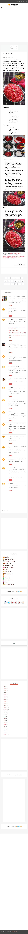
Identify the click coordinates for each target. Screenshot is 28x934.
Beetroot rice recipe (14, 253)
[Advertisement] (14, 27)
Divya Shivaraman (13, 399)
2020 (5, 696)
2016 (5, 703)
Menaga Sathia (13, 356)
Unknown (11, 319)
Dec (5, 711)
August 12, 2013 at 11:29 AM (19, 388)
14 (9, 284)
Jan (5, 731)
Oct (5, 714)
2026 (5, 686)
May (5, 724)
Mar (5, 728)
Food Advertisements (10, 591)
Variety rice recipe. (11, 258)
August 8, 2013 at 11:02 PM (20, 296)
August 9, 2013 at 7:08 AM (20, 319)
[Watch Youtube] (12, 602)
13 (5, 284)
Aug (5, 718)
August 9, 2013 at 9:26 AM (20, 357)
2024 (5, 690)
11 (18, 281)
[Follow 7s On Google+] (15, 602)
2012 (5, 734)
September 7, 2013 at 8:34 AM (19, 469)
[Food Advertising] (14, 643)
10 (15, 281)
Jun (5, 722)
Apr (5, 726)
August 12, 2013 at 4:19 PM (20, 401)
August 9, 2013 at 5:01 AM (20, 310)
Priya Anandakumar (14, 343)
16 (16, 284)
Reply (10, 305)
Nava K (11, 296)
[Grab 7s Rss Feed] (22, 602)
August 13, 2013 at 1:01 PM (20, 413)
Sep (5, 716)
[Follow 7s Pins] (19, 602)
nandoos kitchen (13, 467)
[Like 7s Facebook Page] (5, 602)
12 (22, 281)
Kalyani (11, 483)
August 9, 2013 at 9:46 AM (20, 368)
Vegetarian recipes (10, 256)
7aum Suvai (14, 931)
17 (19, 284)
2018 (5, 699)
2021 (5, 694)
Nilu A (10, 424)
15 (12, 284)
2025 (5, 688)
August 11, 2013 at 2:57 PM (20, 378)
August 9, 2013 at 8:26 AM (20, 345)
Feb (5, 730)
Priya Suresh (12, 412)
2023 (5, 692)
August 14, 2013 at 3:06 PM (20, 436)
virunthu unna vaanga (14, 366)
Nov (5, 712)
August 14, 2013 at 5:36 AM (20, 423)
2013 (5, 709)
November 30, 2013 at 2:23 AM (19, 484)
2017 (5, 701)
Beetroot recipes (10, 254)
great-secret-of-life (13, 308)
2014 (5, 707)
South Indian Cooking (13, 330)
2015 (5, 705)
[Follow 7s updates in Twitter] (8, 602)
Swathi (10, 436)
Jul (4, 720)
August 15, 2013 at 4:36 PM (20, 458)
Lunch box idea (18, 256)
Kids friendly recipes (12, 257)
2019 (5, 697)
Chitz (10, 378)
